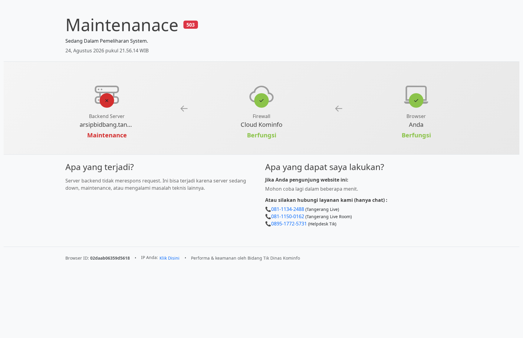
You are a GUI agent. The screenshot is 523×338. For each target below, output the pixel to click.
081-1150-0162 (287, 216)
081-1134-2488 (287, 209)
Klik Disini (169, 258)
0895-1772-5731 (289, 223)
